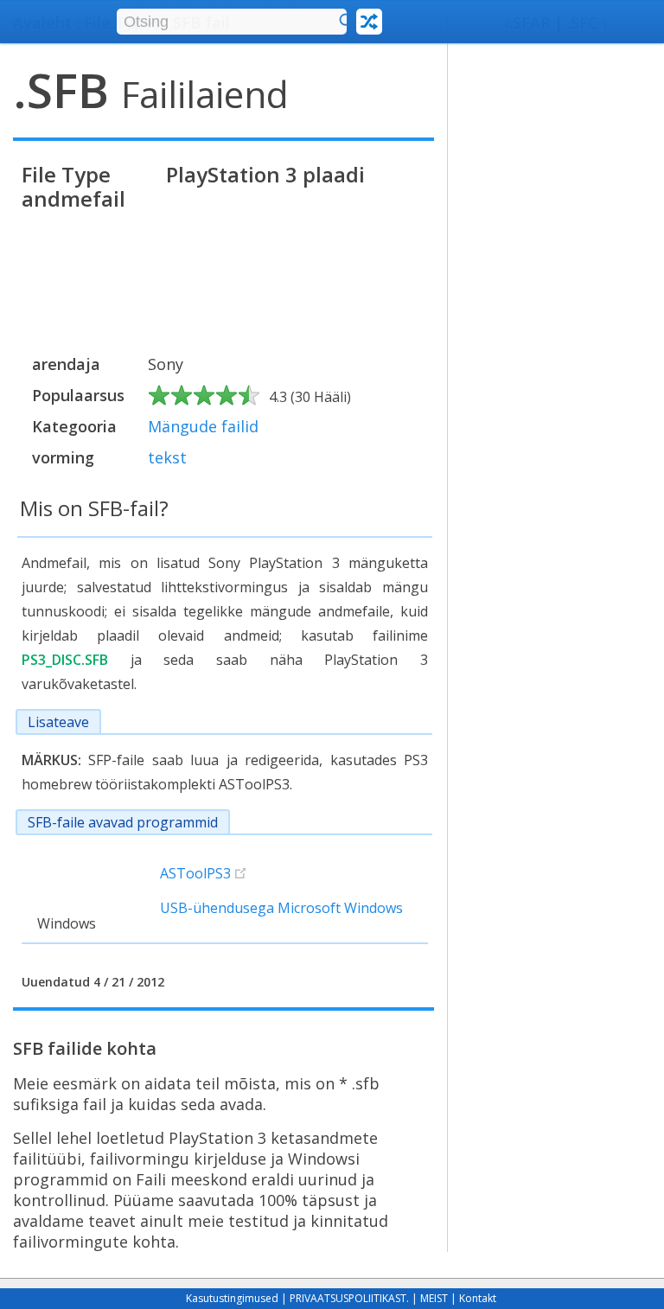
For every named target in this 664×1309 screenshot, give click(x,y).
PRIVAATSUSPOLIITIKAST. (349, 1298)
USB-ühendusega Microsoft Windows (281, 907)
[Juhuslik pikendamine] (369, 22)
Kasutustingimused (232, 1298)
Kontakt (477, 1298)
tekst (167, 457)
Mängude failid (203, 426)
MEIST (434, 1298)
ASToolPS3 (195, 873)
